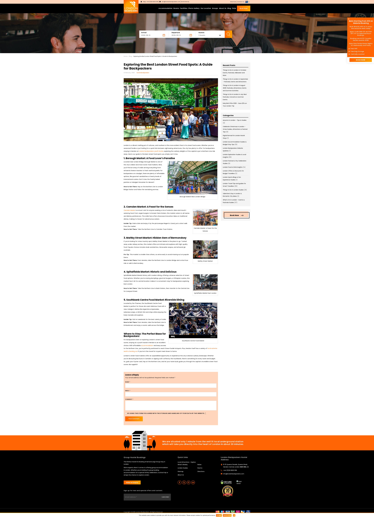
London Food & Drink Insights (232, 167)
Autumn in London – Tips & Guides (234, 120)
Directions (233, 2)
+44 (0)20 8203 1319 (230, 470)
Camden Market (129, 210)
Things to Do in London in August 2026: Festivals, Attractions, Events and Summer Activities (234, 88)
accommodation (147, 345)
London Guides (183, 468)
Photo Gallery (194, 8)
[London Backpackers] (131, 6)
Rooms (176, 8)
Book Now (244, 8)
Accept (219, 515)
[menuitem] (247, 2)
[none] (247, 2)
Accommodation (165, 8)
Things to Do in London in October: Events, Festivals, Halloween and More (234, 72)
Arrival (143, 33)
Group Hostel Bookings (135, 457)
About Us (222, 8)
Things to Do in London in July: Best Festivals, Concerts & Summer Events (235, 97)
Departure (176, 33)
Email (127, 390)
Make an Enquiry (132, 482)
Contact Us (240, 2)
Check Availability (228, 34)
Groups (215, 8)
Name (127, 382)
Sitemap (180, 471)
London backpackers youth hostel (151, 151)
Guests (201, 33)
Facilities (183, 8)
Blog (229, 8)
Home (125, 56)
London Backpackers (142, 512)
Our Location (206, 8)
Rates (199, 465)
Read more (227, 515)
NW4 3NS (243, 467)
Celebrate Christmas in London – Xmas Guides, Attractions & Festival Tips (235, 129)
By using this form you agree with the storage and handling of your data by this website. (166, 413)
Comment (129, 399)
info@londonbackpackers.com (233, 474)
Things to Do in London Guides (233, 190)
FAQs (234, 8)
